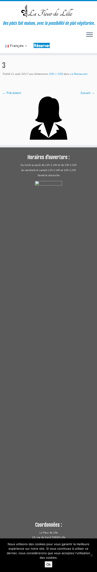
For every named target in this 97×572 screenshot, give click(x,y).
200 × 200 (55, 74)
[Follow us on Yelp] (20, 36)
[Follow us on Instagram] (16, 36)
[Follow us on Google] (24, 36)
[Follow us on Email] (5, 36)
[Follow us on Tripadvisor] (12, 36)
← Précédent (11, 93)
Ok (48, 564)
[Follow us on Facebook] (9, 36)
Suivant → (87, 93)
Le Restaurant (78, 74)
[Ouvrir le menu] (89, 35)
